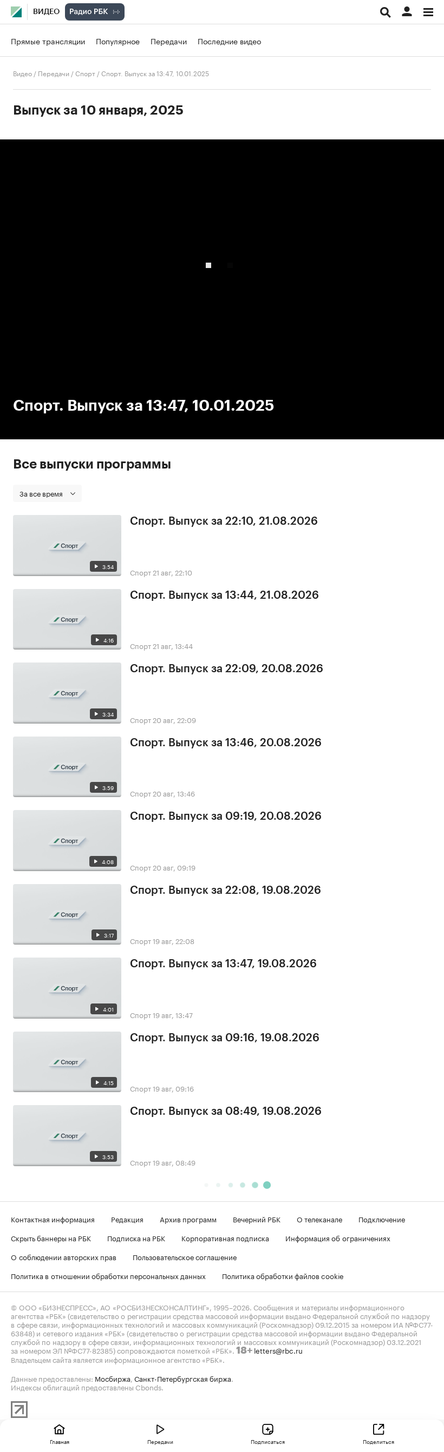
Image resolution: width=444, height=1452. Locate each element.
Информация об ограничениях (337, 1237)
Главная (59, 1441)
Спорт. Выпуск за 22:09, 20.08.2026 (226, 669)
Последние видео (229, 40)
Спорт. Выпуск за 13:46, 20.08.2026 (226, 743)
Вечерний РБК (256, 1218)
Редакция (127, 1218)
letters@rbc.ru (278, 1349)
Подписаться (268, 1441)
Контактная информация (53, 1218)
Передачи (169, 40)
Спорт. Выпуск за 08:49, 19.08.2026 (226, 1111)
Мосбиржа (112, 1378)
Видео (46, 12)
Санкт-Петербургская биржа (182, 1378)
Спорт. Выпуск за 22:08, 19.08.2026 (225, 890)
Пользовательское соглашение (185, 1256)
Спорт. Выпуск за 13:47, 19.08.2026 (223, 964)
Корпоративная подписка (225, 1237)
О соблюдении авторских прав (63, 1256)
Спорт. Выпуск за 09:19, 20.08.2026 (226, 816)
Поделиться (378, 1441)
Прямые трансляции (48, 40)
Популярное (118, 40)
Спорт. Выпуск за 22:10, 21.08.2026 (224, 521)
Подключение (381, 1218)
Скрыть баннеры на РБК (51, 1237)
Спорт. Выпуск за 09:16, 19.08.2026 (224, 1038)
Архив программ (188, 1218)
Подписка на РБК (136, 1237)
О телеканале (319, 1218)
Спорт (85, 73)
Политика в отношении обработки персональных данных (108, 1275)
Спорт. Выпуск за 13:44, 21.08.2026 (224, 595)
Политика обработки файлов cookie (283, 1275)
